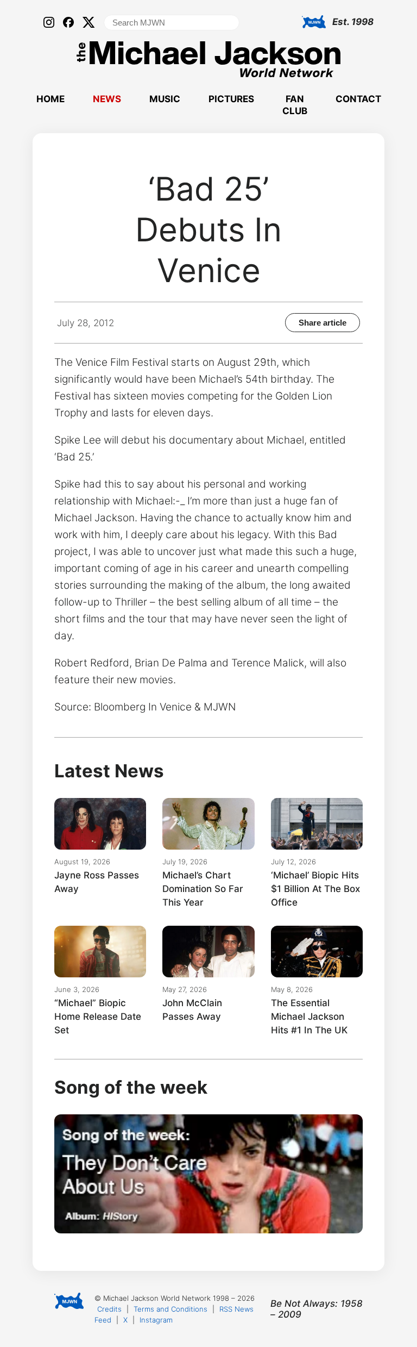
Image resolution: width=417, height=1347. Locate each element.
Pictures (231, 98)
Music (164, 98)
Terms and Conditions (170, 1309)
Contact (358, 98)
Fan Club (294, 104)
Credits (109, 1309)
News (107, 98)
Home (50, 98)
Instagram (156, 1319)
